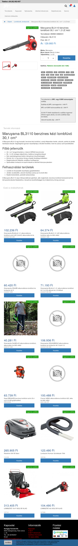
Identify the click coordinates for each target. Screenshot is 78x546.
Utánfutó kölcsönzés (41, 11)
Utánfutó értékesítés (11, 16)
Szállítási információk (35, 535)
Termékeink (8, 11)
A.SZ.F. (30, 531)
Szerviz (66, 11)
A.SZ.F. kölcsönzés (34, 533)
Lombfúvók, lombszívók (21, 22)
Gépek (10, 22)
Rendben (8, 542)
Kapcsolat (18, 11)
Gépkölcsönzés (56, 11)
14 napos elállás (33, 537)
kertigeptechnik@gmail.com (13, 539)
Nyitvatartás (28, 11)
